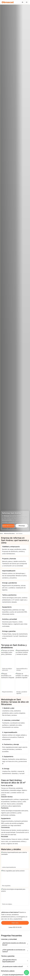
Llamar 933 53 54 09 (8, 525)
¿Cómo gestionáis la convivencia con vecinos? (13, 950)
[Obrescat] (8, 2)
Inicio (1, 533)
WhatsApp (22, 525)
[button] (26, 972)
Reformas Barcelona (9, 533)
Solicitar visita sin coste (9, 528)
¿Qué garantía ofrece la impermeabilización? (9, 960)
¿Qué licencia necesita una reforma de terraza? (14, 944)
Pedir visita (15, 923)
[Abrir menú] (26, 2)
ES (22, 2)
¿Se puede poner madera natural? (12, 966)
